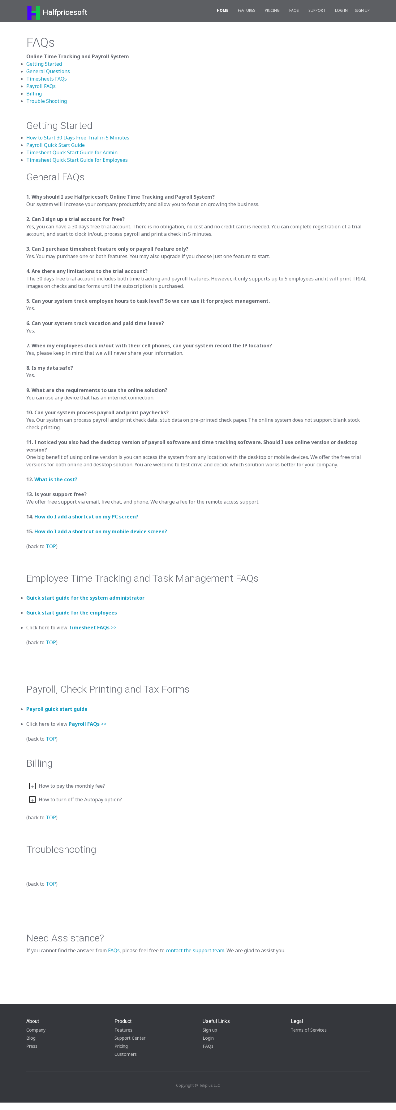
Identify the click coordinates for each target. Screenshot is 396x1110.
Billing (34, 93)
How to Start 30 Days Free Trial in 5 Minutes (77, 137)
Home (222, 10)
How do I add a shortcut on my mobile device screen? (100, 531)
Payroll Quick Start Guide (55, 145)
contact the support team (195, 950)
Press (31, 1046)
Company (35, 1030)
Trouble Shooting (46, 101)
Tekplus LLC (209, 1085)
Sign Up (362, 10)
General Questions (48, 71)
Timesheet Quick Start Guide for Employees (77, 159)
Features (246, 10)
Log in (341, 10)
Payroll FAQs (41, 86)
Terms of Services (309, 1030)
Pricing (272, 10)
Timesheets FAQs (46, 78)
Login (208, 1038)
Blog (31, 1038)
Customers (125, 1054)
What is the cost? (55, 479)
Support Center (129, 1038)
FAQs (294, 10)
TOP (51, 546)
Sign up (210, 1030)
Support (316, 10)
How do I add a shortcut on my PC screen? (86, 516)
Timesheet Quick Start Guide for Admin (72, 152)
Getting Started (44, 63)
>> (92, 627)
